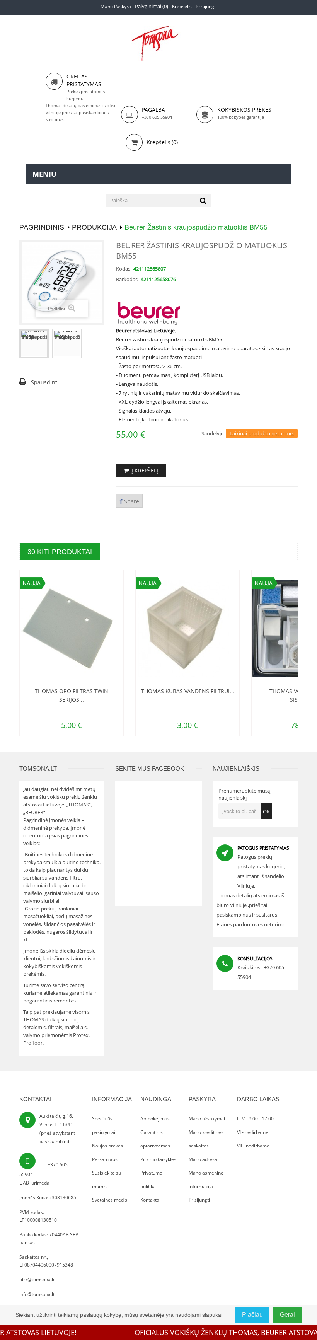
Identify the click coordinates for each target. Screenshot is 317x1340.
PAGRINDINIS (41, 227)
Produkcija (94, 227)
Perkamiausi (105, 1159)
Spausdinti (45, 382)
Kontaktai (150, 1200)
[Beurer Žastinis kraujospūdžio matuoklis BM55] (34, 343)
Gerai (287, 1314)
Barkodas (127, 279)
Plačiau (252, 1314)
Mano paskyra (116, 6)
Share (131, 501)
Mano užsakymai (207, 1118)
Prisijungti (206, 6)
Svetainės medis (109, 1200)
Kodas (123, 268)
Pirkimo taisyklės (158, 1159)
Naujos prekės (107, 1145)
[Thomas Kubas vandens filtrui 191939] (107, 628)
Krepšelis (182, 6)
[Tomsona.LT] (158, 43)
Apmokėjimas (155, 1118)
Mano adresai (203, 1159)
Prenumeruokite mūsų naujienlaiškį (244, 794)
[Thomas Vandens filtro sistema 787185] (223, 628)
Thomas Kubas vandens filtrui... (107, 691)
